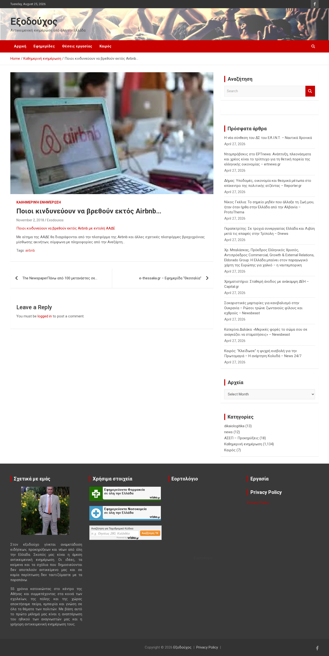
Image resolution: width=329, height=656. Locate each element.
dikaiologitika (234, 426)
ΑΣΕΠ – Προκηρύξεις (241, 438)
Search (310, 91)
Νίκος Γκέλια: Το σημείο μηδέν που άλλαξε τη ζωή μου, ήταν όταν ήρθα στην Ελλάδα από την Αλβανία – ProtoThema (269, 207)
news (228, 432)
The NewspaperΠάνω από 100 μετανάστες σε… (59, 278)
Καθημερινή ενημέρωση (38, 202)
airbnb (30, 250)
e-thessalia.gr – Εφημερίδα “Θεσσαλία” (172, 278)
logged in (45, 316)
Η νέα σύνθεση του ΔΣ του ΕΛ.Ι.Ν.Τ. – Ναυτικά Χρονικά (268, 138)
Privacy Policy (258, 502)
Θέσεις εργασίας (77, 46)
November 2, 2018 (30, 220)
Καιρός (105, 46)
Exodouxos (55, 220)
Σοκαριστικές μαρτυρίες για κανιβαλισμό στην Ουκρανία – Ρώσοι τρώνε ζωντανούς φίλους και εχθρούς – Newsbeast (263, 308)
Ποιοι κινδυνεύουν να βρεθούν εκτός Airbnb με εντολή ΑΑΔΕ (65, 228)
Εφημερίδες (44, 46)
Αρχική (20, 46)
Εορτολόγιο (203, 558)
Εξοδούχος (34, 21)
